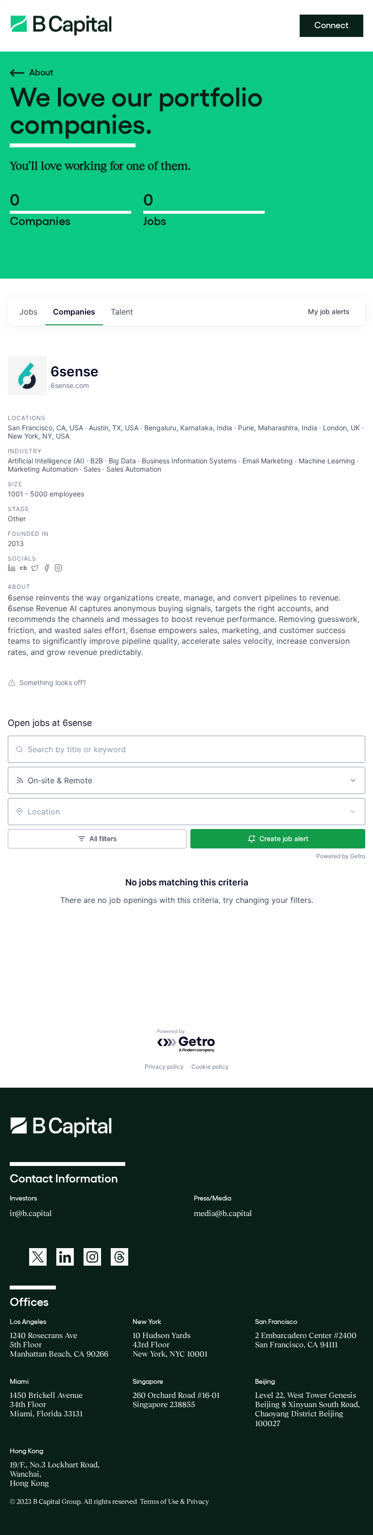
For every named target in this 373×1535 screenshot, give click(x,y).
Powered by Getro (340, 856)
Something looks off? (52, 682)
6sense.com (70, 385)
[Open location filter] (352, 811)
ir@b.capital (31, 1213)
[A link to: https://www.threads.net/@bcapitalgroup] (119, 1257)
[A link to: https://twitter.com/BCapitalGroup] (38, 1257)
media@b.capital (223, 1213)
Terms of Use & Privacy (174, 1501)
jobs (28, 312)
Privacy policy (164, 1066)
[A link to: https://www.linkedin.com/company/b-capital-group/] (65, 1257)
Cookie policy (210, 1066)
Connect (331, 25)
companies (74, 312)
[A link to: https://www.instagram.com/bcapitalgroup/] (92, 1257)
